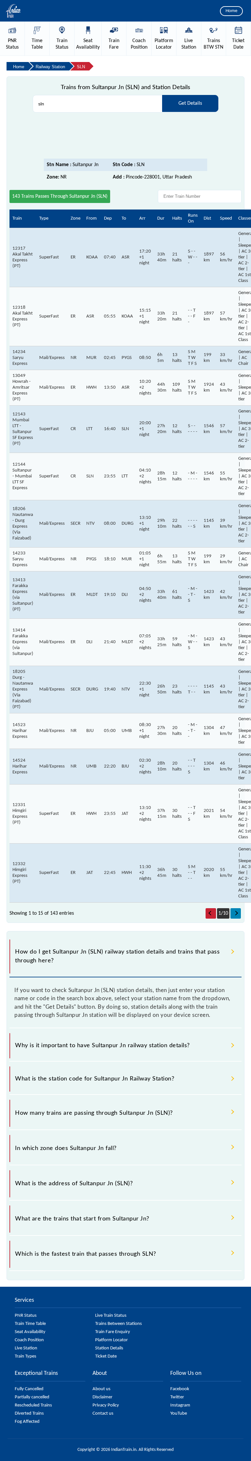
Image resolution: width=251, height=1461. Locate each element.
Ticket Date (106, 1356)
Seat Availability (30, 1331)
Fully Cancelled (29, 1389)
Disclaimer (102, 1397)
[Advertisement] (125, 135)
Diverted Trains (29, 1413)
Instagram (180, 1405)
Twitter (177, 1397)
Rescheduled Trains (33, 1405)
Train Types (25, 1356)
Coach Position (29, 1340)
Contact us (102, 1413)
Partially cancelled (32, 1397)
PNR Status (26, 1315)
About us (101, 1389)
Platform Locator (111, 1340)
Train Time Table (30, 1323)
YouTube (178, 1413)
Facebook (179, 1389)
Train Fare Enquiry (112, 1331)
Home (231, 10)
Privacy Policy (105, 1405)
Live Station (26, 1348)
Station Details (109, 1348)
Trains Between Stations (118, 1323)
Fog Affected (27, 1421)
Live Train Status (110, 1315)
